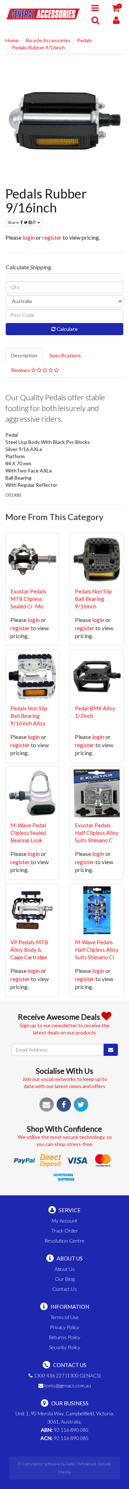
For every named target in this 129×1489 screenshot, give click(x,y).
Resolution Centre (64, 1241)
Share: (14, 222)
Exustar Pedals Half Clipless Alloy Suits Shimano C (97, 832)
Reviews (21, 370)
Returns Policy (64, 1337)
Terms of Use (64, 1317)
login (29, 237)
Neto (70, 1463)
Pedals (84, 40)
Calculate (67, 329)
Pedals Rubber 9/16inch (38, 47)
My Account (64, 1221)
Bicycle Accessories (48, 40)
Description (24, 355)
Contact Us (64, 1289)
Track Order (64, 1231)
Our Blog (65, 1279)
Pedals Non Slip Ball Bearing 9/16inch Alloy (28, 715)
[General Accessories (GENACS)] (43, 13)
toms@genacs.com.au (67, 1385)
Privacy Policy (64, 1327)
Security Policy (64, 1347)
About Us (64, 1269)
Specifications (65, 355)
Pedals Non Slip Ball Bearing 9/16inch (93, 598)
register (52, 237)
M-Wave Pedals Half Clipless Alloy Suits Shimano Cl (97, 949)
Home (12, 40)
